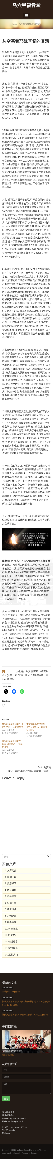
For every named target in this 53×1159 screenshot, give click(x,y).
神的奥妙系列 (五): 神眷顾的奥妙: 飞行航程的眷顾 (25, 1014)
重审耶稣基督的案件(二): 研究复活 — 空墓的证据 (12, 744)
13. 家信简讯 (11, 948)
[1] (18, 523)
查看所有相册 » (8, 1055)
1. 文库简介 (10, 870)
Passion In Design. (29, 1153)
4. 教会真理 (10, 890)
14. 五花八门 (11, 954)
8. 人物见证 (10, 915)
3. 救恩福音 (10, 883)
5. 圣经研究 (10, 896)
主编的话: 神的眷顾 (11, 991)
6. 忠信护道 (10, 903)
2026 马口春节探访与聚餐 (12, 1051)
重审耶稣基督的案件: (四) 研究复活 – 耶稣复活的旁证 (36, 727)
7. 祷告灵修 (10, 909)
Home (14, 24)
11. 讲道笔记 (11, 935)
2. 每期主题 (10, 877)
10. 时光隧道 (11, 928)
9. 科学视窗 (10, 922)
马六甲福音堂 (26, 4)
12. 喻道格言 (11, 941)
